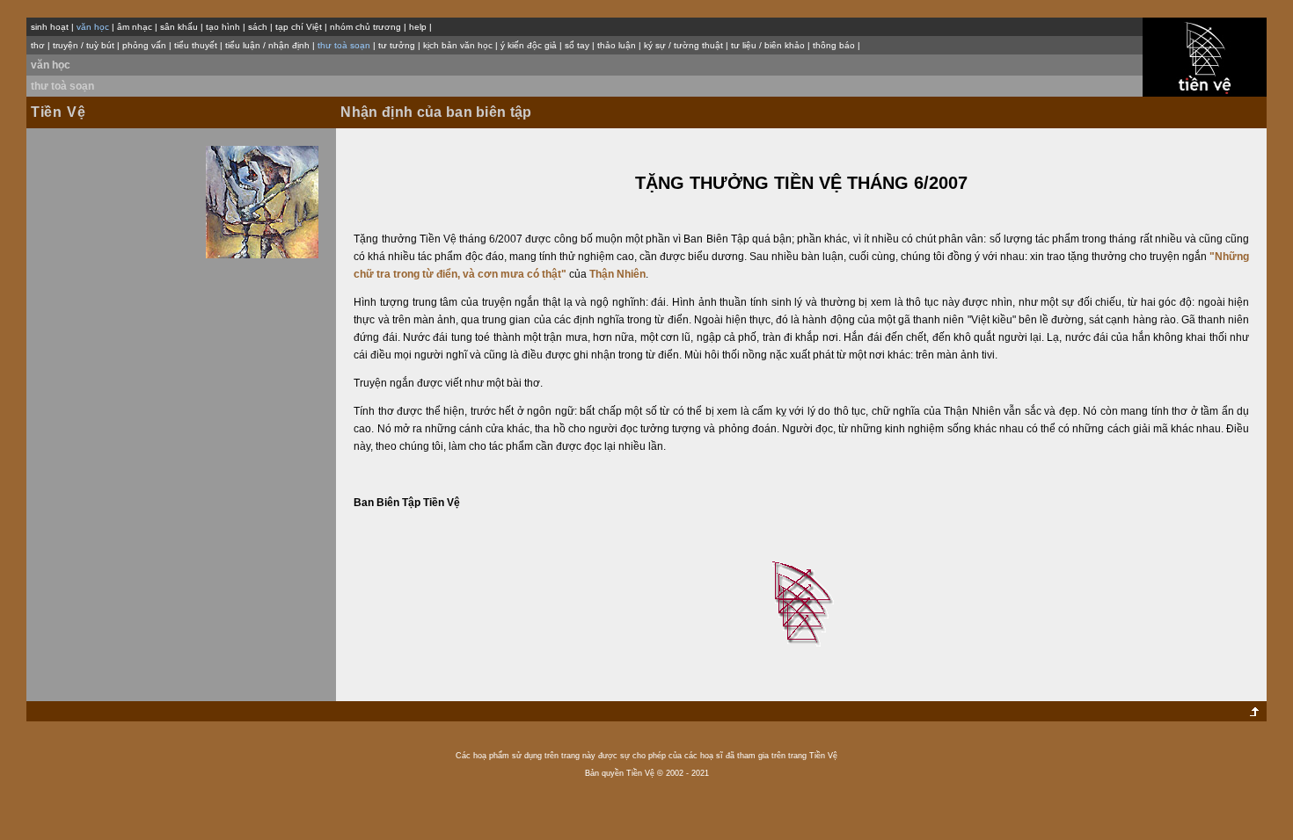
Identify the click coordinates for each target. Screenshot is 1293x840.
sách (257, 27)
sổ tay (577, 45)
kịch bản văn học (458, 45)
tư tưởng (396, 45)
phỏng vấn (144, 45)
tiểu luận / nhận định (267, 45)
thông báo (834, 45)
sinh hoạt (50, 27)
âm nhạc (134, 27)
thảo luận (616, 45)
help (418, 27)
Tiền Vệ (58, 112)
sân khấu (179, 27)
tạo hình (223, 27)
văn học (50, 65)
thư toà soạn (62, 86)
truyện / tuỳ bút (83, 45)
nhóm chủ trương (365, 27)
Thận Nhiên (617, 274)
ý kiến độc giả (528, 45)
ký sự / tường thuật (683, 45)
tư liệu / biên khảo (768, 45)
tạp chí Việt (298, 27)
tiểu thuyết (195, 45)
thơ (38, 45)
